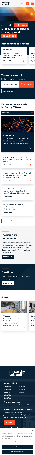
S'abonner (9, 422)
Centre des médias (24, 405)
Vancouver (7, 316)
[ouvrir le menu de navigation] (32, 3)
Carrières (21, 392)
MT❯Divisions (7, 397)
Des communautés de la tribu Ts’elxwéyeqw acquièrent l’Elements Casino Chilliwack (16, 207)
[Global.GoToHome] (6, 3)
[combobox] (10, 84)
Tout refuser (18, 446)
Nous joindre (7, 405)
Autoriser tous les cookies (17, 451)
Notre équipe (7, 386)
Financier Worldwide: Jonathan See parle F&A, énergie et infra (12, 55)
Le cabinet (22, 389)
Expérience (8, 135)
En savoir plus (7, 257)
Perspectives (7, 389)
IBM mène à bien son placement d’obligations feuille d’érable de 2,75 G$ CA (17, 159)
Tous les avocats (8, 91)
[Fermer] (33, 431)
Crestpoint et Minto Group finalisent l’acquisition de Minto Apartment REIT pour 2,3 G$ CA (17, 175)
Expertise (22, 386)
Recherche (28, 84)
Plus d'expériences (17, 221)
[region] (17, 441)
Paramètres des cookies (18, 441)
